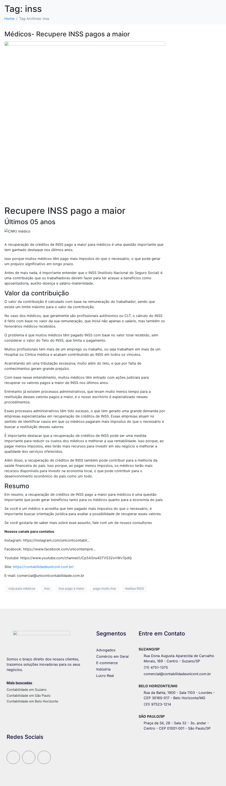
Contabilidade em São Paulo (29, 695)
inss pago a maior (71, 588)
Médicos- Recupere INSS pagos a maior (67, 34)
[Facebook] (28, 757)
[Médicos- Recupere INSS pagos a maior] (84, 121)
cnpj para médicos (21, 588)
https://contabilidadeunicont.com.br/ (43, 566)
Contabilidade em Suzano (27, 689)
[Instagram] (13, 757)
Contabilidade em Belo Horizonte (32, 701)
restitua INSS (134, 588)
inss (47, 588)
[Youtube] (44, 757)
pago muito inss (104, 588)
